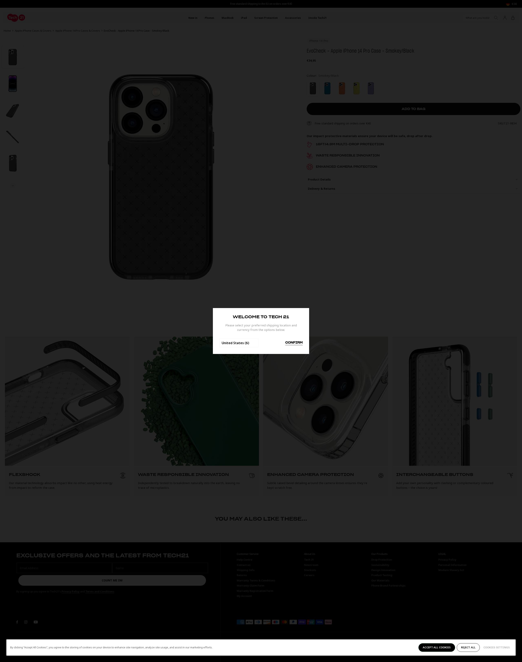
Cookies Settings (496, 647)
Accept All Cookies (437, 647)
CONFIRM (294, 342)
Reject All (468, 647)
